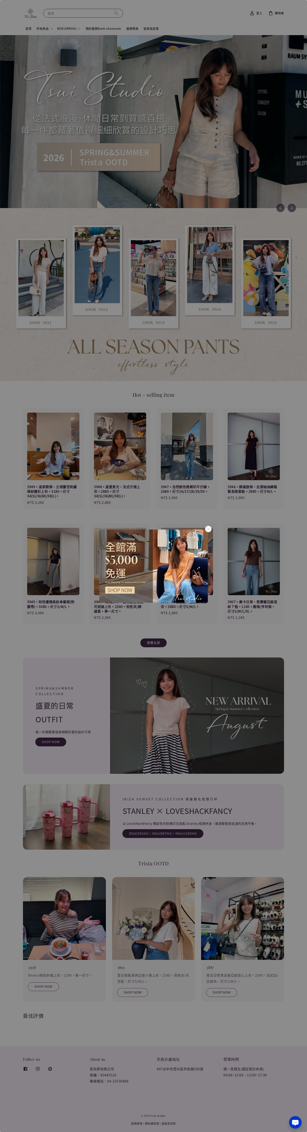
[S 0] (153, 566)
